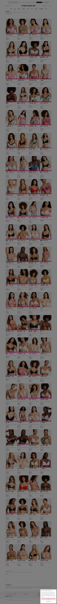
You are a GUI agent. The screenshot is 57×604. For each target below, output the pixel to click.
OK (48, 598)
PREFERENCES (48, 601)
